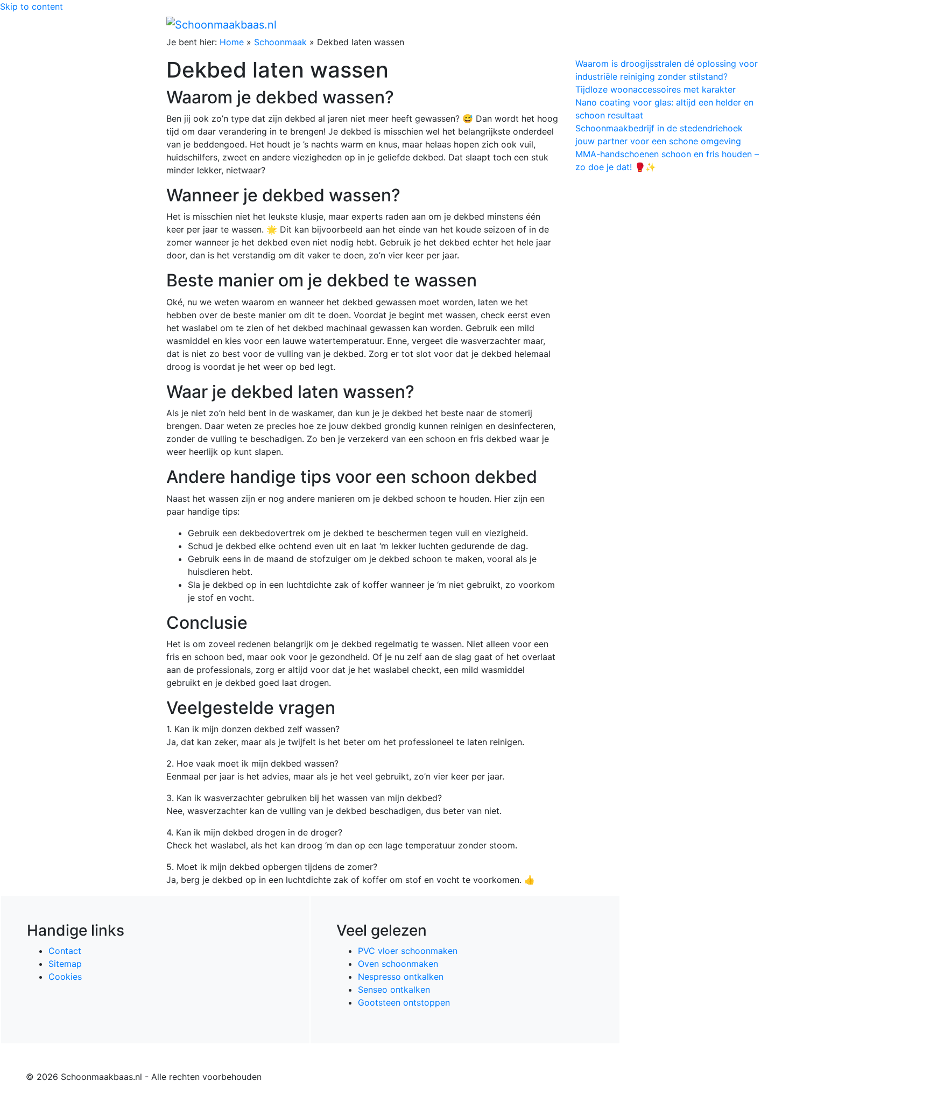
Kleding (669, 24)
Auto (635, 24)
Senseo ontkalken (394, 989)
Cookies (65, 976)
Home (535, 24)
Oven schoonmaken (398, 963)
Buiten (568, 24)
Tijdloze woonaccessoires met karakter (655, 89)
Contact (64, 950)
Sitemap (65, 963)
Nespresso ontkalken (400, 976)
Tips (750, 24)
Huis (600, 24)
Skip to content (31, 6)
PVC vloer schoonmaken (407, 950)
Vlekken (717, 24)
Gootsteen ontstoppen (404, 1002)
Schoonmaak (280, 42)
